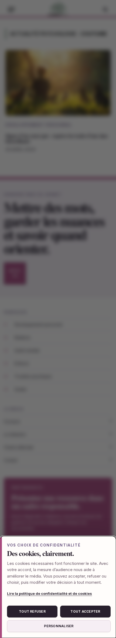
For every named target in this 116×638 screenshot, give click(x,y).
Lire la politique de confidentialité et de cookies (49, 593)
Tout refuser (32, 611)
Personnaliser (58, 626)
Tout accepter (85, 611)
